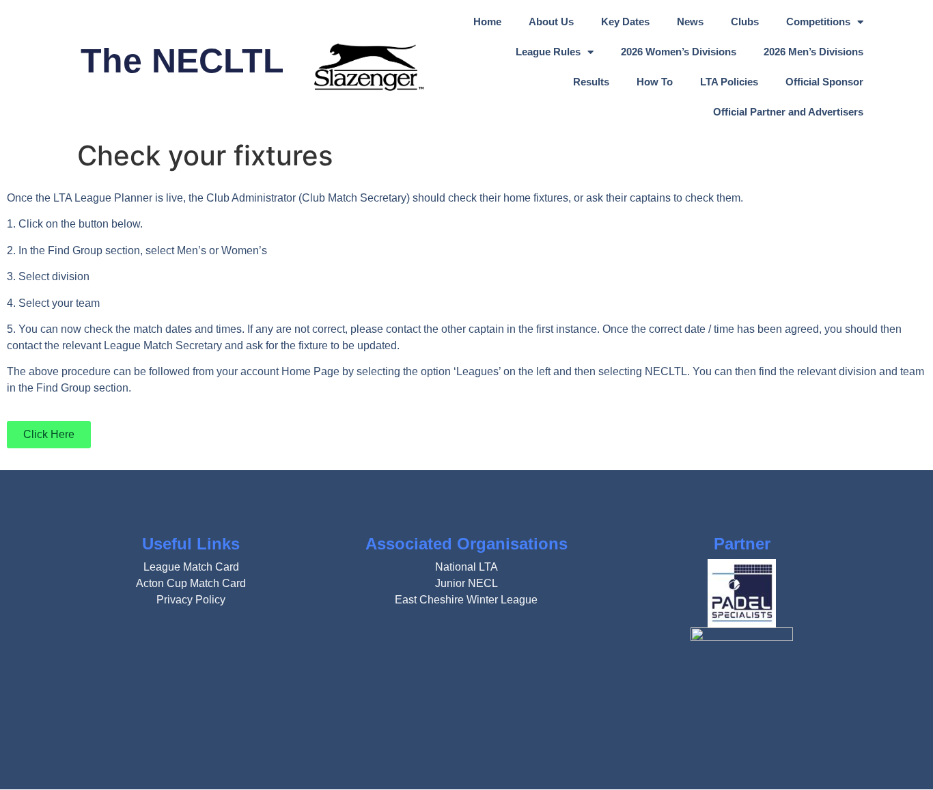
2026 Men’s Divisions (813, 51)
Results (591, 81)
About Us (551, 21)
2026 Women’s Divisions (678, 51)
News (690, 21)
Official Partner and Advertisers (788, 112)
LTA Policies (729, 81)
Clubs (745, 21)
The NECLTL (182, 61)
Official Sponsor (824, 81)
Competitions (818, 21)
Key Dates (625, 21)
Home (487, 21)
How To (655, 81)
